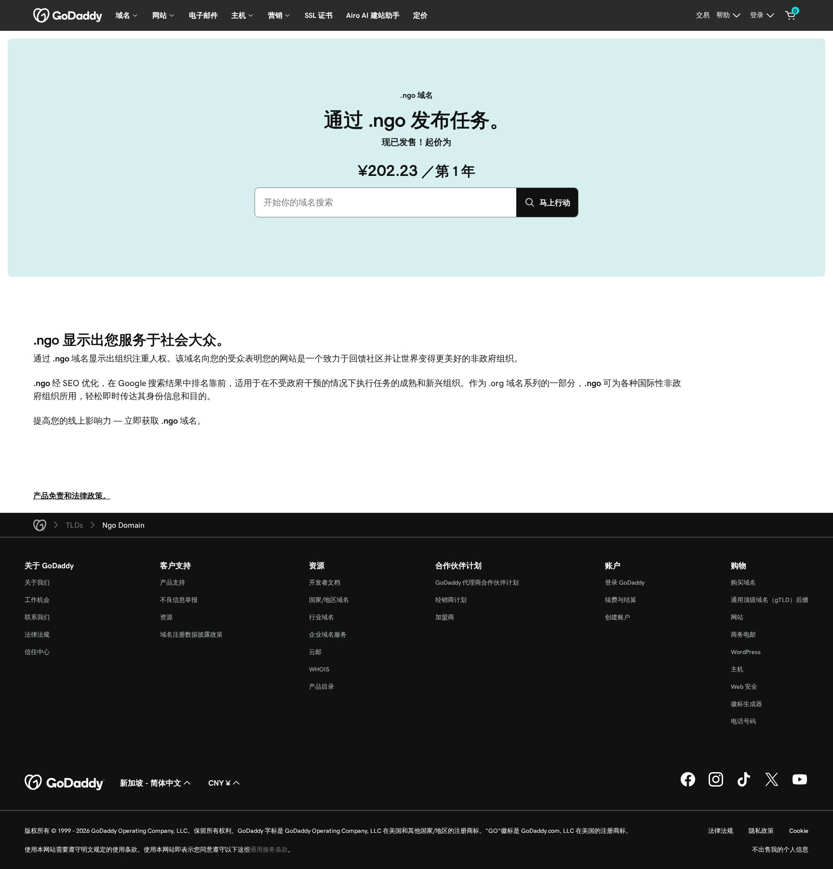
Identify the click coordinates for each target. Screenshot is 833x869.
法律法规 (37, 634)
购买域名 (743, 582)
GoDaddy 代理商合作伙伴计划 (477, 582)
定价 (420, 15)
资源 (166, 617)
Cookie (798, 831)
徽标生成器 (746, 704)
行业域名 (321, 617)
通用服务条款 (269, 849)
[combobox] (385, 202)
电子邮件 (203, 15)
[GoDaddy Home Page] (65, 783)
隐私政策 (761, 831)
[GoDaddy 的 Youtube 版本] (799, 785)
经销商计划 (451, 600)
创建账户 (617, 617)
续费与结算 (620, 600)
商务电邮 (743, 634)
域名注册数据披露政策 (191, 634)
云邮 (315, 652)
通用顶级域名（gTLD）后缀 (769, 600)
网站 (737, 617)
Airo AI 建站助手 (373, 15)
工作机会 (37, 600)
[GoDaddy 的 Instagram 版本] (716, 785)
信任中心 (37, 652)
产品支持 (172, 582)
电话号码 (743, 721)
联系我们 (37, 617)
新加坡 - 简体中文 (150, 783)
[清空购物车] (790, 15)
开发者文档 (324, 582)
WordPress (746, 652)
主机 (737, 669)
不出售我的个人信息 (780, 849)
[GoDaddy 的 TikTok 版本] (743, 785)
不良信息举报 (179, 600)
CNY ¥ (219, 783)
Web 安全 (744, 686)
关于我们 (37, 582)
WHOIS (319, 669)
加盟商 (444, 617)
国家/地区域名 (329, 600)
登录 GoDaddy (625, 582)
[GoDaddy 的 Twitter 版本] (771, 785)
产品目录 (321, 686)
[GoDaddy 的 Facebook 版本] (688, 785)
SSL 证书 (319, 15)
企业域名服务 (328, 634)
